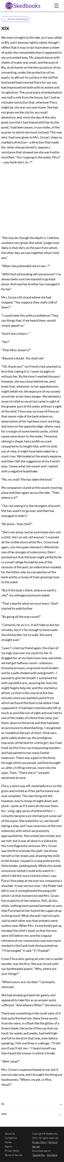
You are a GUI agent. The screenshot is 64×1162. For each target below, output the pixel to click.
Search (8, 1146)
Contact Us (11, 1137)
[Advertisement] (32, 200)
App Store (52, 1154)
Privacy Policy (12, 1150)
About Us (10, 1133)
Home (8, 1142)
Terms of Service (13, 1154)
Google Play (39, 1154)
